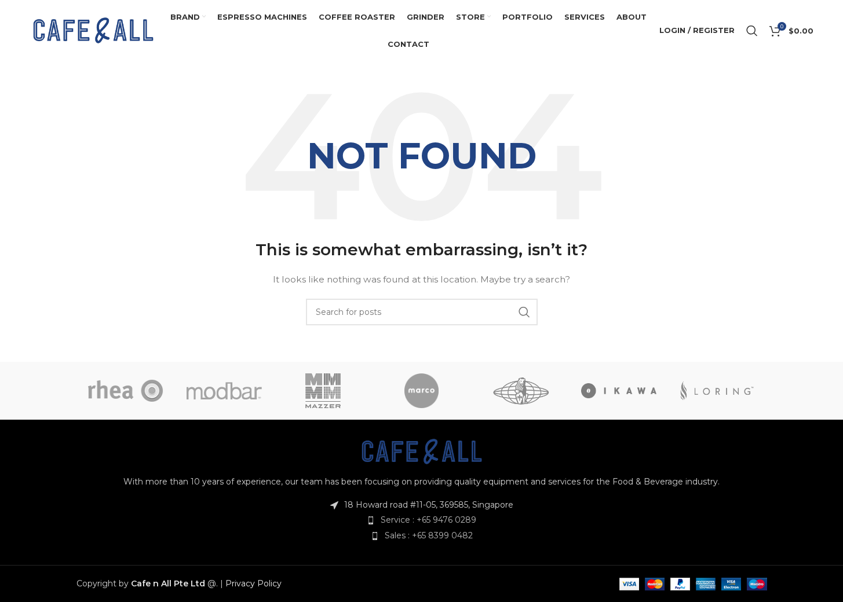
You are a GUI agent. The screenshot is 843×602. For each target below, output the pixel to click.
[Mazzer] (322, 391)
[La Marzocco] (520, 391)
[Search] (752, 30)
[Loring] (717, 391)
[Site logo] (93, 29)
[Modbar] (224, 391)
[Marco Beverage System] (421, 391)
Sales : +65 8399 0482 (429, 535)
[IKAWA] (619, 391)
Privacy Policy (253, 583)
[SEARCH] (524, 312)
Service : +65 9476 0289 (428, 520)
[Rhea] (125, 391)
